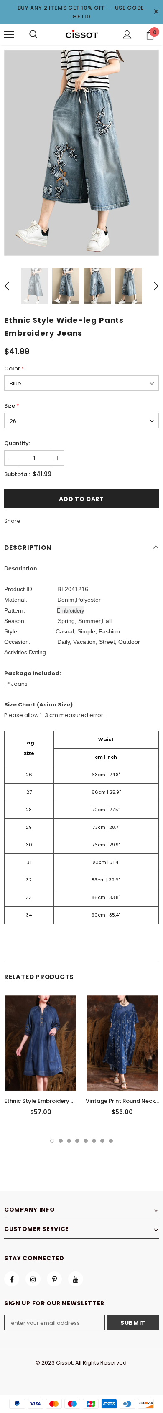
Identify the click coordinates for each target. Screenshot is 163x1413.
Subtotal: (17, 474)
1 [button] (52, 1141)
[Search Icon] (33, 34)
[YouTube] (75, 1278)
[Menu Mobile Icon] (9, 35)
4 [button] (77, 1141)
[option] (81, 153)
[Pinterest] (54, 1278)
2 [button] (61, 1141)
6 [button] (94, 1141)
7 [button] (102, 1141)
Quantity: (17, 443)
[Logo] (81, 34)
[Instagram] (33, 1278)
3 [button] (69, 1141)
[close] (156, 12)
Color (14, 368)
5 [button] (86, 1141)
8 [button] (111, 1141)
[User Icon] (127, 34)
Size (11, 406)
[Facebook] (11, 1278)
